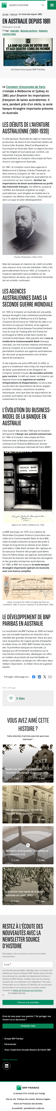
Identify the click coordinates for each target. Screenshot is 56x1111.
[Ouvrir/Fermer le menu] (51, 5)
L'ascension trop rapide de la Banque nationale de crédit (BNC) (25, 894)
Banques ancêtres (29, 31)
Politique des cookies (26, 1099)
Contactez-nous (28, 1026)
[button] (11, 698)
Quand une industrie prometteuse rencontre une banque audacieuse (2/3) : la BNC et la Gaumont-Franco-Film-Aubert (27, 771)
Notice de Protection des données (28, 1104)
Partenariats (10, 1044)
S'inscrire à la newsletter (28, 1002)
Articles (13, 14)
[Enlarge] (50, 207)
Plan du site (11, 1099)
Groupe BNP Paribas (13, 1039)
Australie (14, 31)
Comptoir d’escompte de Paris (25, 87)
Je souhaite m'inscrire (16, 993)
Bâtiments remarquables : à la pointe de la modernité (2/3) (27, 853)
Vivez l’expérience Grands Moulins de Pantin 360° (27, 1050)
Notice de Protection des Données (27, 990)
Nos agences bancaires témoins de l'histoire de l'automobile (24, 812)
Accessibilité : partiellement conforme (28, 1108)
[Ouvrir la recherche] (43, 5)
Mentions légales (43, 1099)
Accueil (5, 14)
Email (7, 964)
